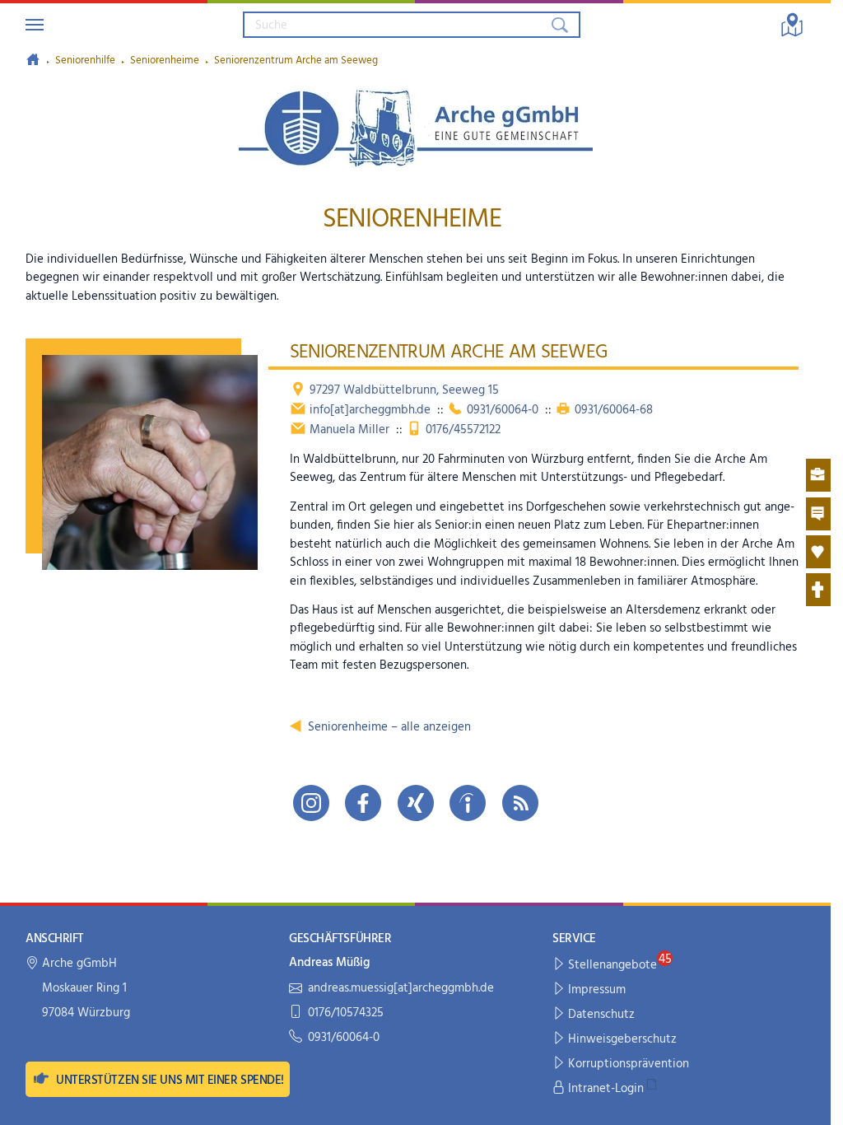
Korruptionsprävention (628, 1064)
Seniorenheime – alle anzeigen (389, 727)
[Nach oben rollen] (807, 1101)
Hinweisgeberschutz (622, 1039)
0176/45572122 (463, 430)
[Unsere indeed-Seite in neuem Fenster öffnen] (467, 803)
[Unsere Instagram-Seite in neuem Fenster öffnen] (311, 803)
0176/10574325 (346, 1013)
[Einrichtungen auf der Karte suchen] (792, 25)
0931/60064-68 (614, 410)
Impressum (597, 990)
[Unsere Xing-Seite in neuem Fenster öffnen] (416, 803)
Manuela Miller (349, 430)
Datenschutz (601, 1015)
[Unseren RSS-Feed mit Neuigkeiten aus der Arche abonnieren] (520, 803)
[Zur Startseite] (33, 59)
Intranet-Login (606, 1089)
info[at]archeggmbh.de (370, 410)
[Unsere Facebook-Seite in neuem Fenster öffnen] (363, 803)
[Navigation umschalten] (35, 25)
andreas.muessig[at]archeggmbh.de (401, 988)
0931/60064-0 (502, 410)
